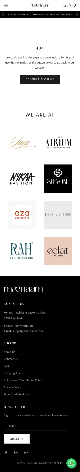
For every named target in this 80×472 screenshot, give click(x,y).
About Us (9, 352)
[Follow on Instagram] (16, 452)
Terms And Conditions (17, 394)
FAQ (6, 366)
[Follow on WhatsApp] (26, 452)
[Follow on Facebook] (6, 452)
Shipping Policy (13, 373)
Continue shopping (40, 79)
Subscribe (17, 439)
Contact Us (11, 359)
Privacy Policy (12, 387)
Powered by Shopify (51, 463)
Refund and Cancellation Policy (23, 380)
